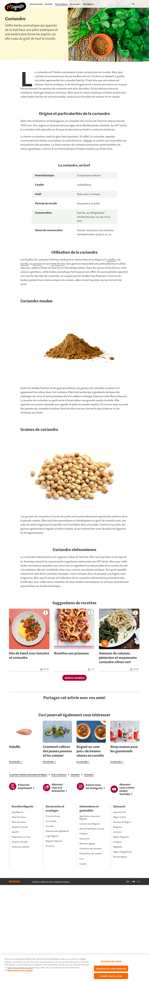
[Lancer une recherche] (133, 4)
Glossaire (75, 775)
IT (139, 881)
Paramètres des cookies (90, 853)
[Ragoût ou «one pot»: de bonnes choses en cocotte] (91, 742)
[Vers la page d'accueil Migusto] (15, 4)
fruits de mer (57, 263)
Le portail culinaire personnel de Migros (28, 775)
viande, (24, 263)
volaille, (111, 259)
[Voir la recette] (29, 640)
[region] (74, 968)
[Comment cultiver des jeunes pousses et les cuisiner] (57, 742)
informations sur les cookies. (20, 970)
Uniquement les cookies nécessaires (111, 968)
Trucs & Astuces (58, 775)
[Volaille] (23, 742)
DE (127, 881)
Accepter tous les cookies (111, 976)
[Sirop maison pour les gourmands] (125, 742)
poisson (37, 263)
